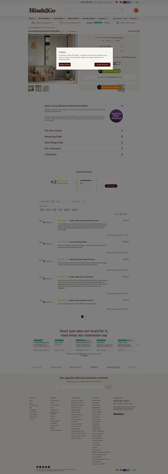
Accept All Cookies (102, 64)
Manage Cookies (65, 64)
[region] (84, 58)
